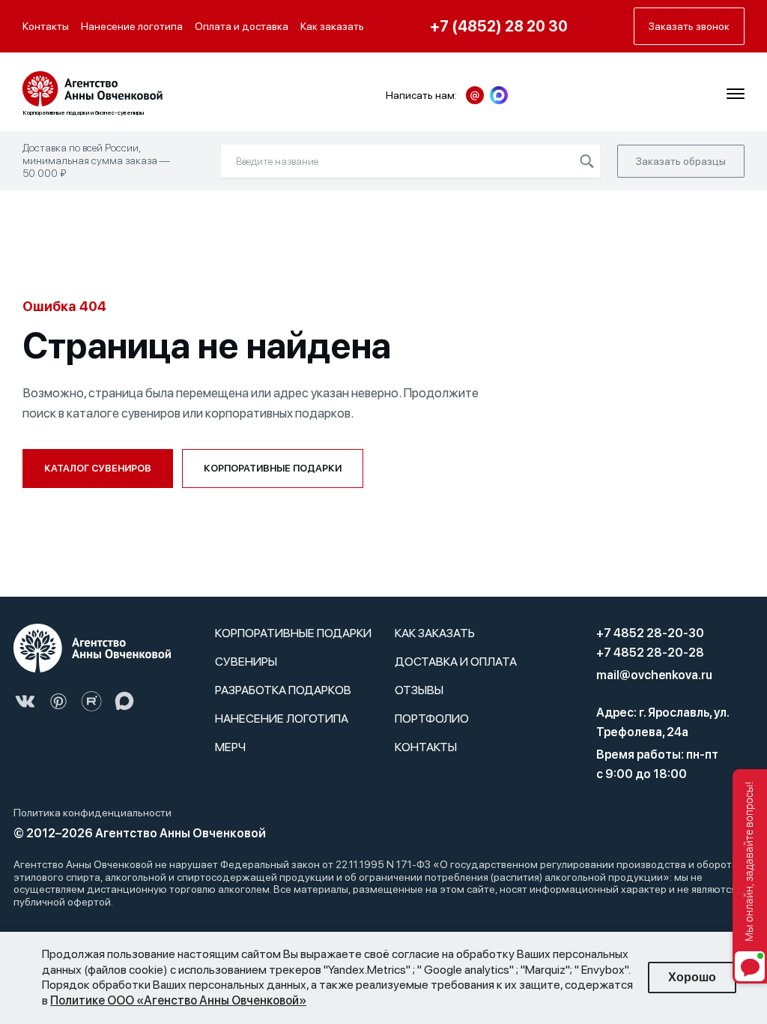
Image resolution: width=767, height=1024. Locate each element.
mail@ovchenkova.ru (654, 675)
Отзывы (419, 690)
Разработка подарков (283, 690)
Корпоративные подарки (273, 468)
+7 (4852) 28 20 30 (499, 26)
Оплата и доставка (241, 26)
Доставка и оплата (456, 661)
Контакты (45, 26)
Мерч (230, 747)
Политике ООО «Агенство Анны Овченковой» (178, 1000)
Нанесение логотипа (132, 26)
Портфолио (432, 718)
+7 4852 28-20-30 (650, 633)
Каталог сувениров (97, 468)
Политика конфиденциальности (92, 813)
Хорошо (692, 977)
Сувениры (246, 661)
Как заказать (332, 26)
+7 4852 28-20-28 (650, 652)
